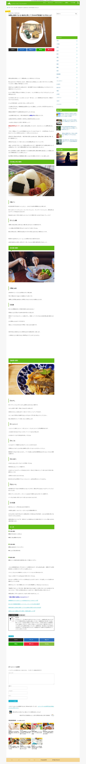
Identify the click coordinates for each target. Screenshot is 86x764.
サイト (9, 695)
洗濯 (57, 60)
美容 (57, 70)
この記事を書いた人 (14, 615)
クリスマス (59, 104)
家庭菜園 (58, 74)
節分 (57, 77)
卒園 (57, 90)
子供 (57, 40)
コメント (10, 672)
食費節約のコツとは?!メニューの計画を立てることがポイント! (22, 600)
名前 (9, 685)
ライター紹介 (73, 2)
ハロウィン (59, 97)
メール (10, 690)
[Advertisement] (31, 65)
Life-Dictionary (49, 759)
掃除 (57, 57)
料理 (57, 47)
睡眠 (57, 67)
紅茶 (57, 50)
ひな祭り (58, 84)
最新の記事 (23, 615)
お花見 (58, 94)
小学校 (58, 44)
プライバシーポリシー (59, 2)
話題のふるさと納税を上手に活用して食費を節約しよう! (21, 611)
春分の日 (58, 87)
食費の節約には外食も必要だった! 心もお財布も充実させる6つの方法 (24, 607)
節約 (57, 54)
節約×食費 (11, 636)
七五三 (58, 100)
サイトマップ (50, 2)
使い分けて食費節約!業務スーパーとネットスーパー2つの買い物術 (23, 604)
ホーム (44, 2)
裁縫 (57, 64)
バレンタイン (59, 80)
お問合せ (66, 2)
